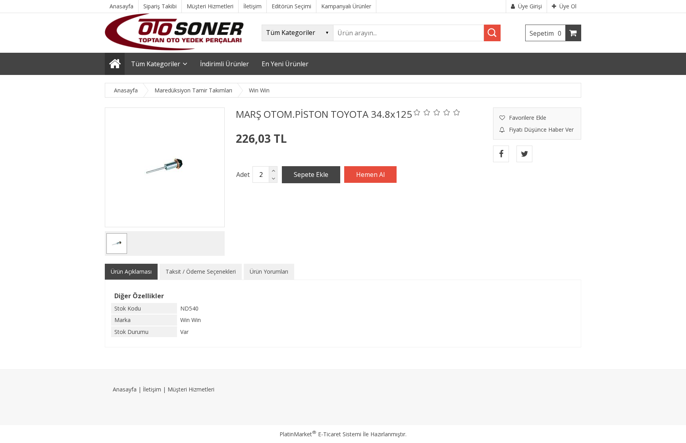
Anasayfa (125, 389)
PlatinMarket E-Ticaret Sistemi (320, 434)
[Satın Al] (370, 174)
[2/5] (422, 112)
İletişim (152, 389)
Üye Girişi (530, 6)
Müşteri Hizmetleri (191, 389)
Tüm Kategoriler (155, 63)
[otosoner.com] (174, 48)
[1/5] (417, 112)
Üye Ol (567, 6)
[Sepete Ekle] (311, 174)
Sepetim (545, 33)
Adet (243, 174)
